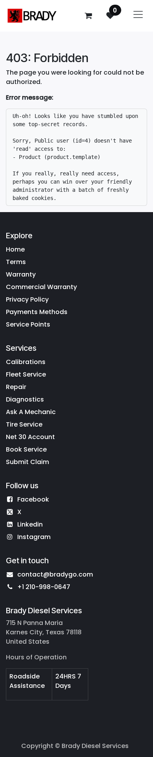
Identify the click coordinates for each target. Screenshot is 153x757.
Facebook (33, 499)
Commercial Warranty (41, 286)
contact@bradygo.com (55, 574)
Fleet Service (26, 374)
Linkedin (30, 524)
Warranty (21, 274)
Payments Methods (36, 311)
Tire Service (24, 424)
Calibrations (26, 361)
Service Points (28, 324)
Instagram (34, 536)
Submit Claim (27, 461)
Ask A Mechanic (31, 411)
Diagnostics (25, 399)
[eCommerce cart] (88, 15)
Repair (16, 386)
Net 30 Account (30, 436)
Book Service (26, 449)
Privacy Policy (27, 299)
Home (15, 249)
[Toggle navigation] (138, 16)
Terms (16, 261)
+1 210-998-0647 (43, 586)
